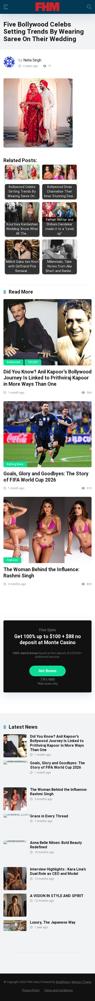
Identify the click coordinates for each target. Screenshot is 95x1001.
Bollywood (13, 362)
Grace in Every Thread (49, 816)
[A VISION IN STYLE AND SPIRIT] (15, 915)
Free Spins (47, 630)
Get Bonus (47, 671)
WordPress (63, 982)
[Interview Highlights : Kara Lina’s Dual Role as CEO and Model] (15, 889)
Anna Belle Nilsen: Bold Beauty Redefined (56, 844)
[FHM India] (47, 6)
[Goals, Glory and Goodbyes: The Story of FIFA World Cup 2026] (47, 434)
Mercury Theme (81, 982)
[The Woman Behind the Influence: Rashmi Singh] (47, 530)
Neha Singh (32, 60)
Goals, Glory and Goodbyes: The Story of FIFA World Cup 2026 (46, 477)
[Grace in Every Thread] (16, 814)
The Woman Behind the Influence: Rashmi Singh (58, 791)
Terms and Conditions (58, 990)
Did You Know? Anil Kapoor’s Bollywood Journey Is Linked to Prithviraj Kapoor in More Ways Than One (47, 378)
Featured (12, 560)
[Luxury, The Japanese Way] (15, 930)
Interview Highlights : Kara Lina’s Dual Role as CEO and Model (58, 871)
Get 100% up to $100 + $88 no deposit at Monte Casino (47, 639)
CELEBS (33, 362)
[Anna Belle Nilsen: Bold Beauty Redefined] (16, 840)
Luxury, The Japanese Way (52, 922)
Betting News (15, 464)
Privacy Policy (30, 990)
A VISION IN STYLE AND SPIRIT (56, 896)
